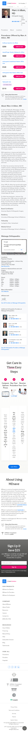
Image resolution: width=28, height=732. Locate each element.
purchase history (22, 504)
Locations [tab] (19, 30)
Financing (5, 631)
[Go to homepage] (9, 581)
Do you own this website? (9, 249)
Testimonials (5, 645)
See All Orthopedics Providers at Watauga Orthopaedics (13, 348)
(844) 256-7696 (13, 430)
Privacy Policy (14, 707)
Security (14, 713)
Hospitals (5, 660)
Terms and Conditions (14, 710)
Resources (5, 610)
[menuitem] (23, 3)
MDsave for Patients (7, 589)
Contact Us (5, 616)
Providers (5, 657)
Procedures (5, 654)
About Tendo (6, 607)
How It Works (6, 628)
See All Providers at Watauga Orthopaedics (13, 303)
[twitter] (15, 667)
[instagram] (12, 667)
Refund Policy (6, 634)
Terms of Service (9, 572)
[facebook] (9, 667)
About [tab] (12, 30)
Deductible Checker (8, 639)
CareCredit (20, 510)
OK (21, 249)
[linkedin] (18, 667)
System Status (14, 720)
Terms (17, 254)
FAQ (3, 637)
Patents (14, 716)
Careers (4, 613)
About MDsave (6, 604)
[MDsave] (9, 3)
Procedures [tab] (4, 30)
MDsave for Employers (8, 595)
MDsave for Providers (8, 592)
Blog (3, 642)
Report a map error (23, 254)
